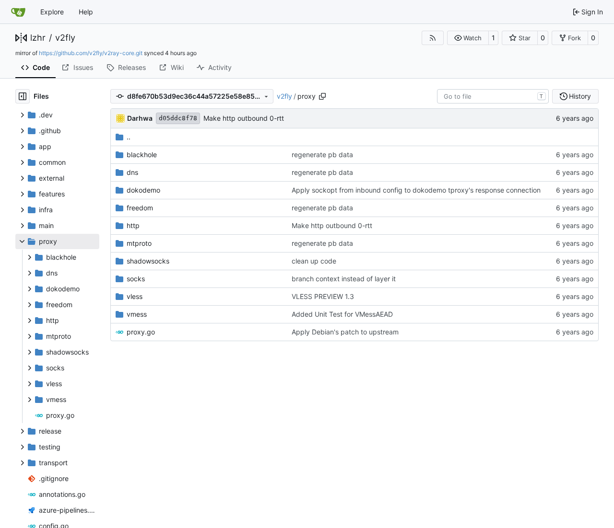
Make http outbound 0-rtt (243, 118)
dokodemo (143, 190)
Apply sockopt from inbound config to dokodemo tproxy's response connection (416, 190)
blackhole (142, 154)
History (580, 96)
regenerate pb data (322, 154)
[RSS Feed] (433, 38)
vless (134, 296)
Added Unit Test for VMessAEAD (342, 314)
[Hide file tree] (22, 96)
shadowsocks (148, 261)
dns (132, 172)
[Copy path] (322, 96)
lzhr (38, 38)
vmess (137, 314)
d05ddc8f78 (178, 118)
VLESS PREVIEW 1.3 (323, 296)
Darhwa (140, 118)
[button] (468, 38)
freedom (140, 208)
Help (86, 12)
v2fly (65, 38)
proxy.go (141, 332)
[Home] (18, 12)
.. (128, 137)
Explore (52, 12)
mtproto (139, 243)
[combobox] (493, 96)
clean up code (314, 261)
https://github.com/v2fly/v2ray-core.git (90, 53)
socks (136, 279)
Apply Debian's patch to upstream (345, 332)
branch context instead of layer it (344, 279)
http (133, 225)
